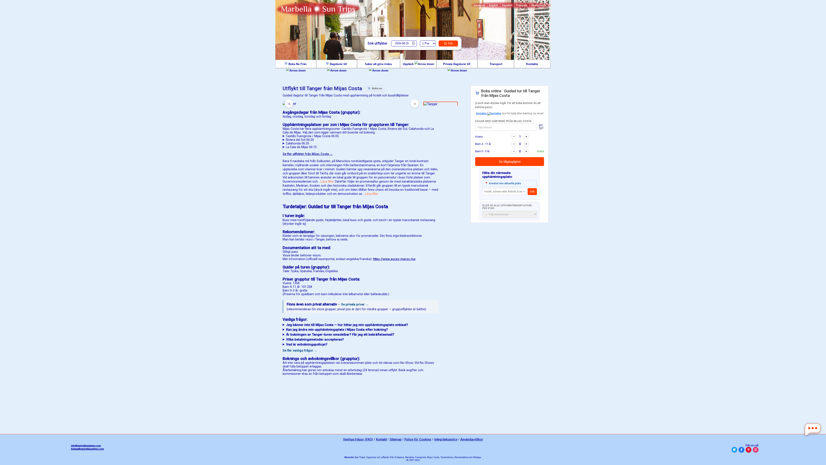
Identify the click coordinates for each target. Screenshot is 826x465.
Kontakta (532, 64)
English (493, 5)
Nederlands (538, 5)
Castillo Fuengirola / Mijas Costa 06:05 (312, 136)
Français (521, 5)
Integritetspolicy (445, 439)
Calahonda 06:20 (297, 143)
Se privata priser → (355, 304)
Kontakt (381, 439)
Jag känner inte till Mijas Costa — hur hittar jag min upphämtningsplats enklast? (347, 325)
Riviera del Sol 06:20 (300, 140)
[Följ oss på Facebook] (741, 450)
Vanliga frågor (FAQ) (358, 439)
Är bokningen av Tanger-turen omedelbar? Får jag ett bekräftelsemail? (340, 334)
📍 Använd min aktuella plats (503, 183)
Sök (450, 43)
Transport (496, 64)
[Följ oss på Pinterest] (748, 450)
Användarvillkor (471, 439)
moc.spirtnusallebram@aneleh (87, 449)
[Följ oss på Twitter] (734, 450)
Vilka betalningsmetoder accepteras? (315, 339)
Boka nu (377, 88)
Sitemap (395, 439)
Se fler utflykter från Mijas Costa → (308, 154)
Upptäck (409, 64)
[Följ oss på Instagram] (755, 450)
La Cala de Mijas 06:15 (301, 147)
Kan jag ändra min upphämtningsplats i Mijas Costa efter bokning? (337, 330)
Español (507, 5)
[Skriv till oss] (813, 430)
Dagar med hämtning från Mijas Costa (503, 121)
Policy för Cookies (417, 439)
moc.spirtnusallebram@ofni (86, 445)
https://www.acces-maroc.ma (394, 259)
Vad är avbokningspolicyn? (306, 344)
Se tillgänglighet (510, 161)
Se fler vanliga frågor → (300, 350)
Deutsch (479, 5)
